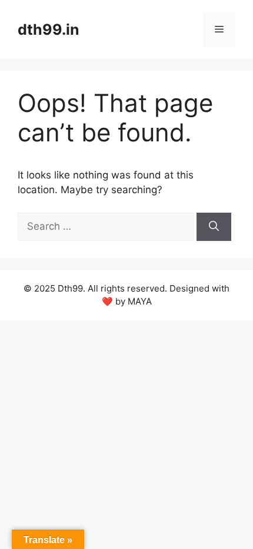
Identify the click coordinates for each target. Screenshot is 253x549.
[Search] (214, 227)
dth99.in (48, 29)
